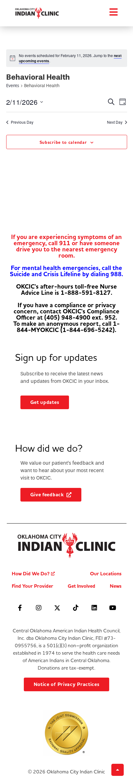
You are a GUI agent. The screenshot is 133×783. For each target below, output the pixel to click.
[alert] (71, 58)
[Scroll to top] (117, 770)
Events (12, 85)
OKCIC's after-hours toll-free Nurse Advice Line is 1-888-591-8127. (66, 289)
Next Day (114, 122)
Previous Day (22, 122)
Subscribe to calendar (63, 142)
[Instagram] (38, 608)
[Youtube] (113, 608)
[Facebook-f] (20, 608)
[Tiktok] (76, 608)
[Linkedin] (94, 608)
